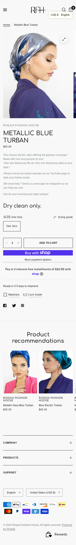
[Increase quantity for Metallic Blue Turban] (18, 243)
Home (6, 24)
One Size (11, 226)
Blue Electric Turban (50, 405)
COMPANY (10, 442)
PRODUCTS (11, 457)
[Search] (63, 10)
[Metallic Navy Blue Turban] (20, 372)
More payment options (38, 259)
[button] (60, 15)
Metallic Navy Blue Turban (18, 405)
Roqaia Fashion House (15, 399)
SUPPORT (9, 472)
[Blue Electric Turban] (56, 372)
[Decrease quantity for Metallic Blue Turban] (6, 243)
